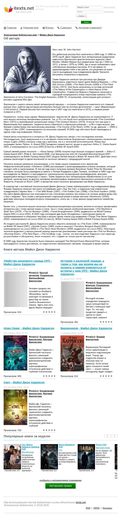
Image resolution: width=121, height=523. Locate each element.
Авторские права (60, 485)
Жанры (49, 27)
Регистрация (109, 7)
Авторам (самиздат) (90, 27)
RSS (88, 508)
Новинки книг (31, 27)
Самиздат (66, 27)
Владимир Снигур (104, 450)
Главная (12, 27)
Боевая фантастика (95, 338)
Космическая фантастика (41, 338)
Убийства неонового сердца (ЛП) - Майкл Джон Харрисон (28, 262)
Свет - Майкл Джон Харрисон (24, 382)
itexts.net (81, 502)
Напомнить (109, 12)
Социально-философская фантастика (41, 278)
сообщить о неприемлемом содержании (60, 480)
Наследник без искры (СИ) (103, 446)
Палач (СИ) (64, 445)
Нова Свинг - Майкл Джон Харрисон (29, 328)
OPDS (96, 508)
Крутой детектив (38, 274)
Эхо (23, 450)
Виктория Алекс (66, 448)
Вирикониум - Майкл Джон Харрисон (86, 328)
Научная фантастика (40, 340)
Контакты (107, 508)
